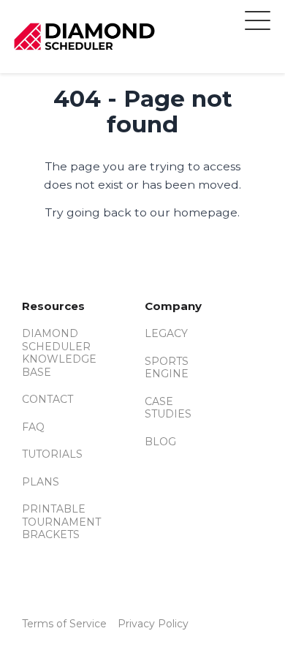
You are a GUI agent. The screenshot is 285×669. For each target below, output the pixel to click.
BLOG (160, 441)
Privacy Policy (153, 623)
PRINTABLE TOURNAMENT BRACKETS (61, 521)
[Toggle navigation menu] (257, 22)
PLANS (40, 481)
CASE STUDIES (168, 408)
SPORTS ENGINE (167, 368)
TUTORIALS (52, 454)
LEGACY (166, 333)
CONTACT (47, 399)
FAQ (33, 427)
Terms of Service (64, 623)
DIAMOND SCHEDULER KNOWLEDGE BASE (59, 353)
